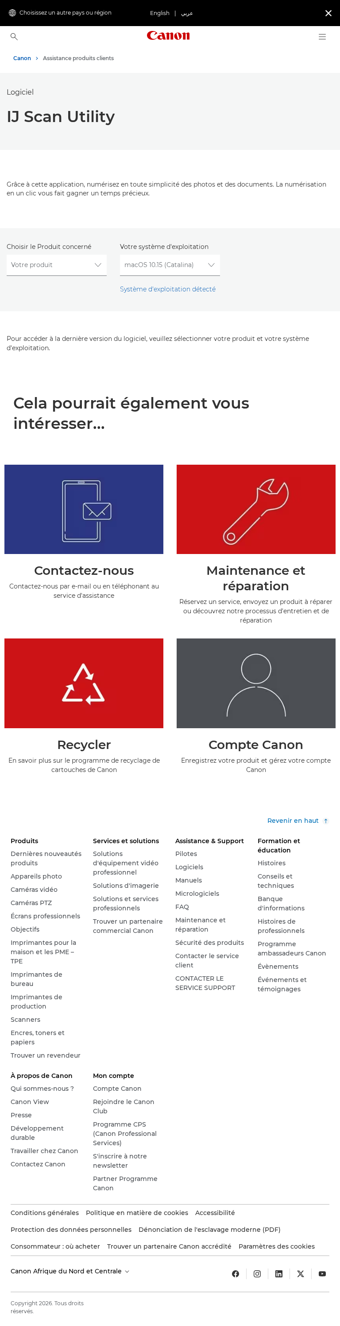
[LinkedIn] (278, 1273)
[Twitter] (300, 1273)
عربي (187, 13)
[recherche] (14, 37)
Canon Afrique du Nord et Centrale (67, 1271)
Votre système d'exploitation (164, 247)
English (160, 13)
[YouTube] (322, 1273)
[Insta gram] (257, 1273)
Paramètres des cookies (277, 1246)
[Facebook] (235, 1273)
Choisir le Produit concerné (49, 247)
